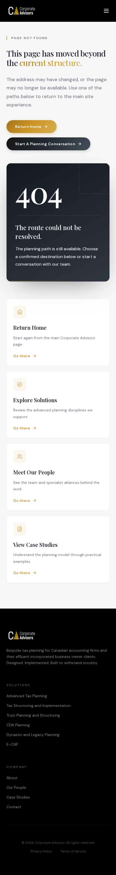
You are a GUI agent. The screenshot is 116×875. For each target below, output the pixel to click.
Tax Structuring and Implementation (38, 705)
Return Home (28, 126)
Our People (16, 787)
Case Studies (18, 797)
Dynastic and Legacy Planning (32, 734)
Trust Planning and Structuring (33, 715)
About (12, 777)
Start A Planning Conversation (45, 143)
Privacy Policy (41, 851)
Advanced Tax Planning (26, 695)
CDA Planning (18, 725)
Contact (13, 806)
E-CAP (12, 744)
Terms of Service (73, 851)
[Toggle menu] (106, 11)
